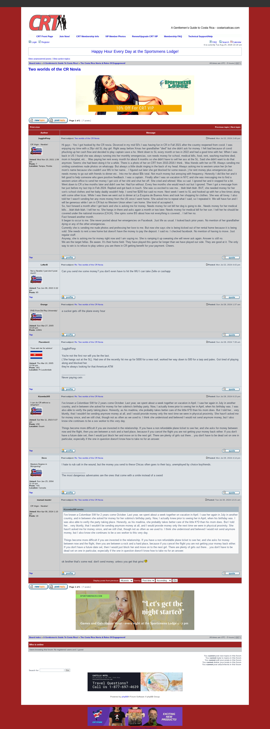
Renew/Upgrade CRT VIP (145, 36)
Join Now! (64, 36)
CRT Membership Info (87, 36)
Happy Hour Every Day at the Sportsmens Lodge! (135, 51)
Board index (35, 63)
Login (34, 42)
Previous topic (222, 127)
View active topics (61, 59)
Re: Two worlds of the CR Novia (89, 265)
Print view (35, 127)
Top (31, 257)
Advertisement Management (144, 728)
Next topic (236, 127)
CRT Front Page (44, 36)
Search (225, 42)
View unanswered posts (39, 59)
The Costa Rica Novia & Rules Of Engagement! (102, 63)
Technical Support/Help (200, 36)
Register (45, 42)
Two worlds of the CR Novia (54, 69)
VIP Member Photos (115, 36)
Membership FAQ (173, 36)
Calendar (237, 42)
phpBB (125, 697)
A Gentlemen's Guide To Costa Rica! (60, 63)
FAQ (214, 42)
